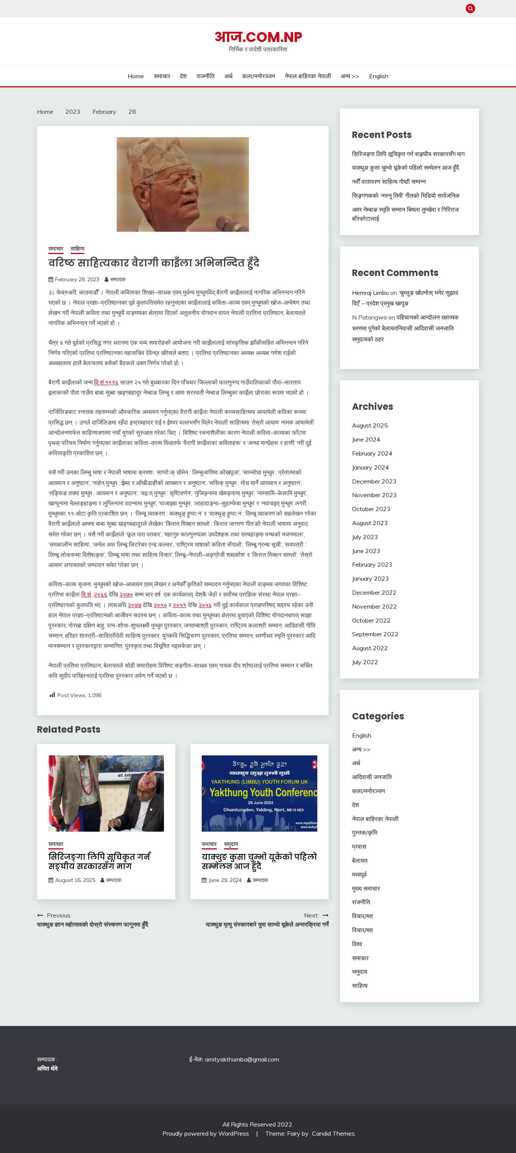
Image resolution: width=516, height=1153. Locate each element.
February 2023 (372, 564)
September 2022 (375, 634)
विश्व (357, 944)
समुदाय (231, 844)
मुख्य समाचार (366, 888)
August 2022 (370, 648)
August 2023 (370, 523)
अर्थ (228, 76)
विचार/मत (362, 916)
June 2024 (366, 439)
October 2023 (371, 509)
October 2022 (371, 620)
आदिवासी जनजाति (372, 777)
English (378, 76)
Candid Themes (333, 1133)
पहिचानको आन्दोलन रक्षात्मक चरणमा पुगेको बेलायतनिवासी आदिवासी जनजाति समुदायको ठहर (405, 328)
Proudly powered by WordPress (206, 1133)
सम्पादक (117, 279)
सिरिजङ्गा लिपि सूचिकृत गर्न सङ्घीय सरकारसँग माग (99, 862)
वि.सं (86, 594)
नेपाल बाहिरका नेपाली (308, 76)
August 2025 (370, 425)
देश (183, 76)
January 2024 (370, 467)
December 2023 (374, 481)
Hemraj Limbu (370, 292)
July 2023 (365, 537)
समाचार (162, 76)
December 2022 (374, 592)
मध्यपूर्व (359, 874)
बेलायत (360, 860)
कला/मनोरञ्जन (258, 76)
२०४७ (134, 605)
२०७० (126, 594)
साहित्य (77, 248)
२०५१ (179, 605)
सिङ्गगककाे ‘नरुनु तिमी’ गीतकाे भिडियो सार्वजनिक (406, 195)
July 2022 (365, 662)
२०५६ (205, 605)
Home (136, 76)
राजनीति (205, 76)
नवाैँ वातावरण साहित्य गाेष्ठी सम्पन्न (389, 181)
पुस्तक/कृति (364, 832)
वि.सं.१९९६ (106, 382)
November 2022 (374, 606)
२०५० (160, 605)
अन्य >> (350, 76)
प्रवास (359, 846)
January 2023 (370, 578)
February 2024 (372, 453)
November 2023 (374, 495)
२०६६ (100, 594)
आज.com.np (258, 37)
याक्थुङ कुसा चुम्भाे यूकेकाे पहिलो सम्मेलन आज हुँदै (259, 862)
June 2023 (366, 551)
